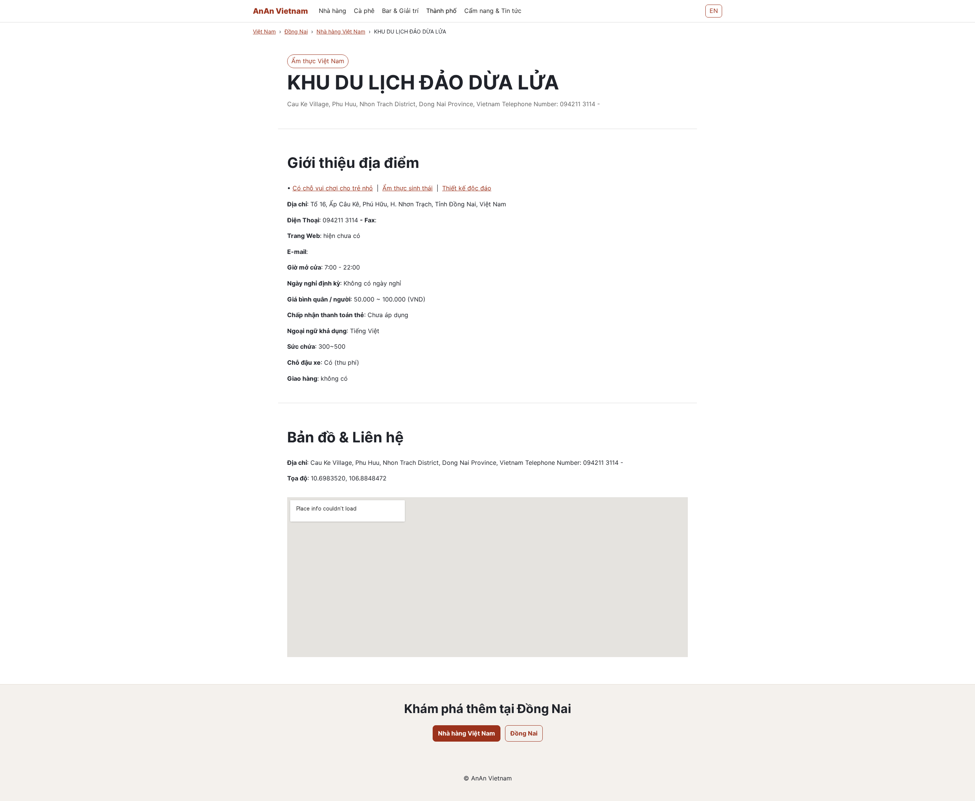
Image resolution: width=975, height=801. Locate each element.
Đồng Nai (296, 31)
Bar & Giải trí (400, 10)
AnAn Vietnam (280, 11)
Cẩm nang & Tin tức (492, 10)
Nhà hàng (332, 10)
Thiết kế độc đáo (466, 188)
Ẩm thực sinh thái (407, 188)
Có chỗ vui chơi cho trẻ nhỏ (332, 188)
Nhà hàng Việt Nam (340, 31)
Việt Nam (264, 31)
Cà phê (364, 10)
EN (714, 10)
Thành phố (441, 10)
